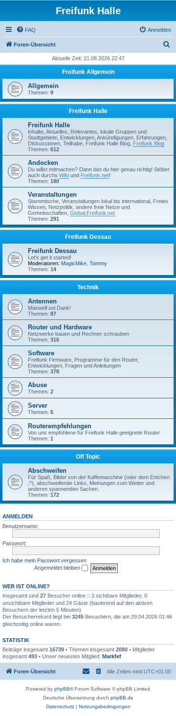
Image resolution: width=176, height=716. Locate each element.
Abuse (37, 385)
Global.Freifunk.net (92, 213)
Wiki (64, 175)
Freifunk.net (95, 175)
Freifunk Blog (148, 143)
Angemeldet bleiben (58, 568)
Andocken (43, 162)
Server (37, 405)
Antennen (42, 301)
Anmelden (17, 516)
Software (41, 353)
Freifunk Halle (88, 111)
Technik (88, 287)
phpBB (62, 689)
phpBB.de (121, 697)
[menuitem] (26, 30)
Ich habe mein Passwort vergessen (44, 560)
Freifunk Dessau (88, 236)
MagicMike (74, 263)
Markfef (111, 656)
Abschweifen (47, 470)
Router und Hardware (60, 327)
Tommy (98, 263)
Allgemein (43, 86)
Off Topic (88, 456)
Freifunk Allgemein (88, 72)
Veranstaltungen (52, 194)
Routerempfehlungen (59, 426)
